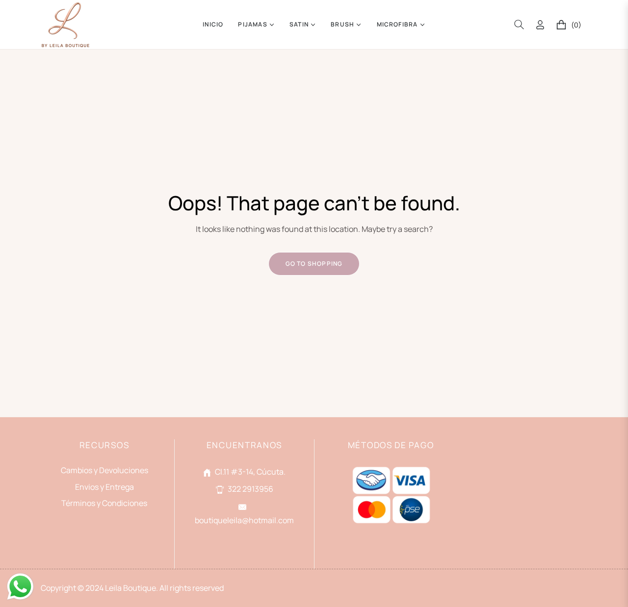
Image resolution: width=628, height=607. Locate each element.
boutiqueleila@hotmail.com (244, 520)
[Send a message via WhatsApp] (20, 586)
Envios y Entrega (104, 486)
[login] (540, 24)
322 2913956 (250, 488)
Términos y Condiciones (104, 503)
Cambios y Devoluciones (104, 470)
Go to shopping (314, 263)
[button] (519, 24)
